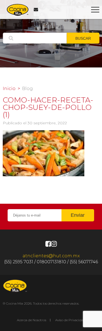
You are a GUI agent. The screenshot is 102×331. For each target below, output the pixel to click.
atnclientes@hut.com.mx (51, 255)
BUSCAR (83, 38)
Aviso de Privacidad (70, 320)
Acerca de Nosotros (31, 320)
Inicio (9, 88)
